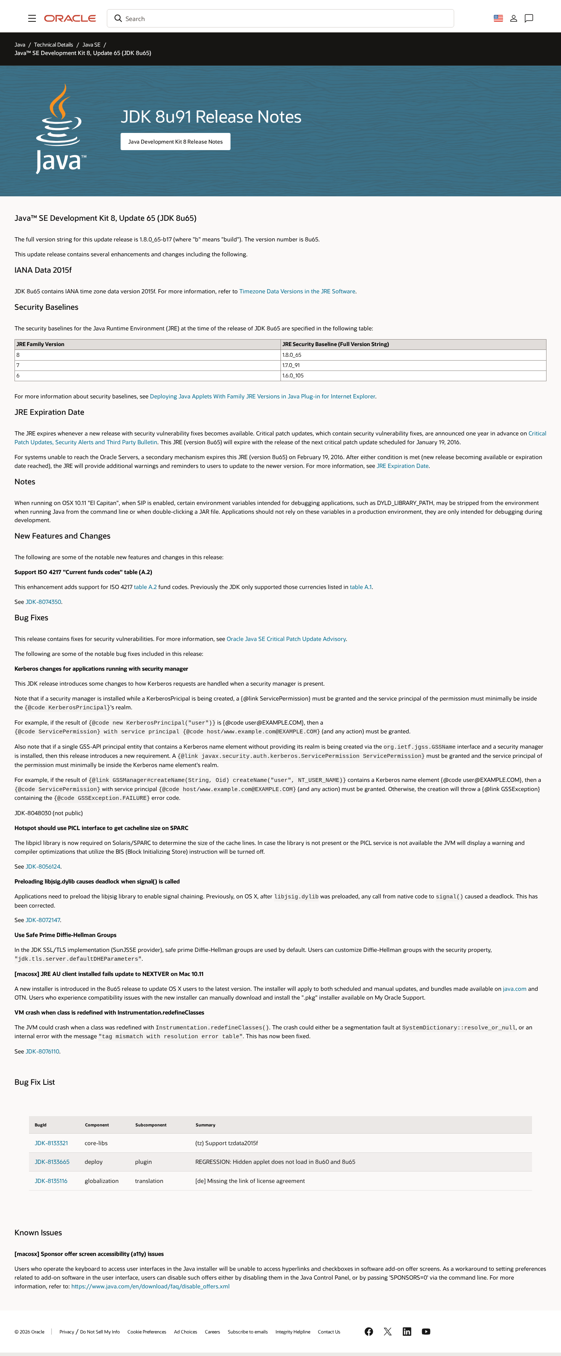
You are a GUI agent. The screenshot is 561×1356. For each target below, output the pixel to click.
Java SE (91, 44)
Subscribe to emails (248, 1331)
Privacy (67, 1331)
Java (20, 44)
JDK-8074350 (43, 601)
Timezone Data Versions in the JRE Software (297, 291)
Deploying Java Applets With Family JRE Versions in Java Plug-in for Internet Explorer (262, 396)
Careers (212, 1331)
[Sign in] (513, 18)
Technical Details (53, 44)
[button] (32, 18)
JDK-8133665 (52, 1161)
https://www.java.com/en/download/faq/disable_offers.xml (150, 1286)
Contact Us (329, 1331)
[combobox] (280, 18)
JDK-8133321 (51, 1143)
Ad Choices (185, 1331)
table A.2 (145, 587)
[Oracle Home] (70, 18)
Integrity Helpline (293, 1331)
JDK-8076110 (42, 1051)
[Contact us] (529, 18)
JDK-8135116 (51, 1180)
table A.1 (361, 587)
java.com (515, 988)
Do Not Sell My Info (100, 1331)
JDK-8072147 (43, 920)
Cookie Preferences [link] (146, 1331)
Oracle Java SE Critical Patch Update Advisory (286, 638)
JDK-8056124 (43, 866)
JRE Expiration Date (403, 465)
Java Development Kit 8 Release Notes (175, 141)
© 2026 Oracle (29, 1331)
